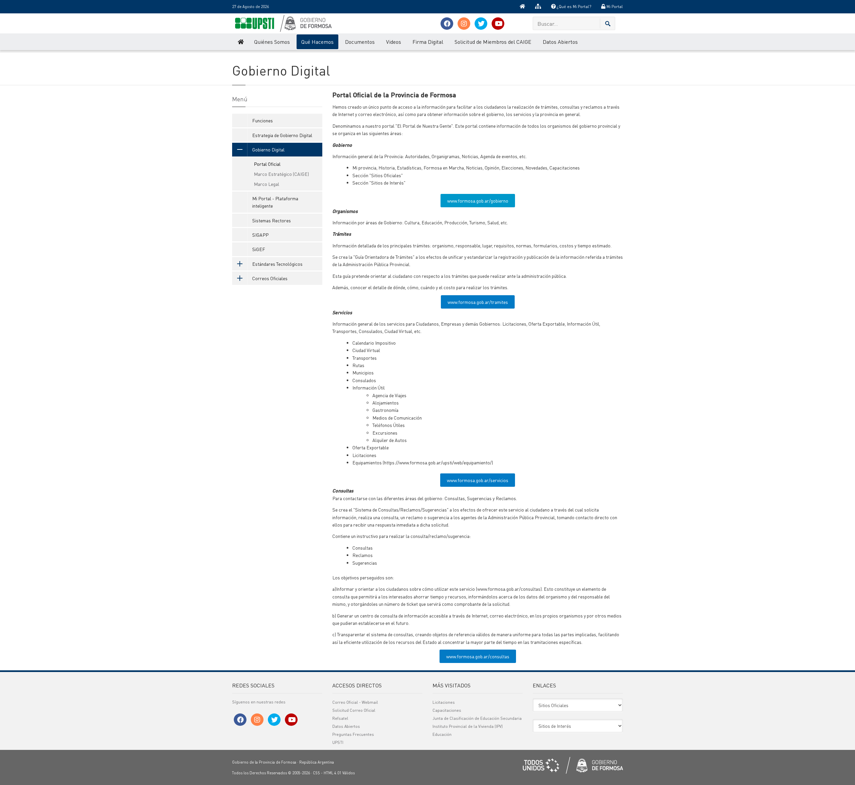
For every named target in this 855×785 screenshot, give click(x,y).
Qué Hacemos (317, 41)
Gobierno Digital (268, 149)
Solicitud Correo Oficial (353, 710)
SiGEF (258, 249)
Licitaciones (444, 702)
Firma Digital (427, 41)
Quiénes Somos (272, 41)
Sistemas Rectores (271, 220)
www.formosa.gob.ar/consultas (477, 656)
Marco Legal (266, 184)
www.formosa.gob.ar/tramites (478, 302)
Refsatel (340, 718)
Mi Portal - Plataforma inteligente (275, 202)
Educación (442, 734)
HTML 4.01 (332, 773)
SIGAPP (260, 235)
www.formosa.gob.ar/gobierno (477, 201)
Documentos (360, 41)
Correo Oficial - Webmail (355, 702)
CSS (316, 773)
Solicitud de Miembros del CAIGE (493, 41)
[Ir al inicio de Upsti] (240, 41)
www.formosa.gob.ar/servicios (477, 480)
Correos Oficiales (270, 278)
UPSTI (337, 742)
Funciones (262, 120)
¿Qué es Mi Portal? (573, 6)
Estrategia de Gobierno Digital (282, 135)
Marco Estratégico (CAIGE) (281, 174)
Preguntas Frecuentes (353, 734)
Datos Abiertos (560, 41)
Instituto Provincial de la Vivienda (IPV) (468, 726)
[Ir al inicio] (522, 6)
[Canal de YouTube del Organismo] (498, 23)
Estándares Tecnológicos (277, 264)
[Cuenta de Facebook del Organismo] (447, 23)
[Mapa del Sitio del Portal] (538, 6)
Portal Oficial (267, 164)
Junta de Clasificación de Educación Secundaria (477, 718)
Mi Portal (614, 6)
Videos (393, 41)
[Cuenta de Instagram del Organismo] (464, 23)
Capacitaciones (447, 710)
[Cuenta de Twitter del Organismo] (481, 23)
